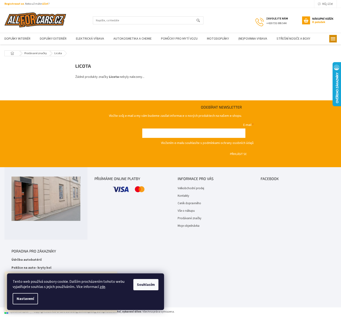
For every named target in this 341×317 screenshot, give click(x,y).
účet (45, 4)
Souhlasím (146, 284)
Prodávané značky (189, 218)
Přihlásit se (238, 153)
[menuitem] (53, 39)
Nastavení (25, 298)
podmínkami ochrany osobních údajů (228, 143)
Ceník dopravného (189, 203)
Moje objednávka (188, 226)
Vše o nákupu (186, 211)
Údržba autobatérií (26, 260)
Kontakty (183, 196)
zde (102, 286)
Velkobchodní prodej (191, 188)
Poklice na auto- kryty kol (31, 268)
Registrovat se (14, 4)
